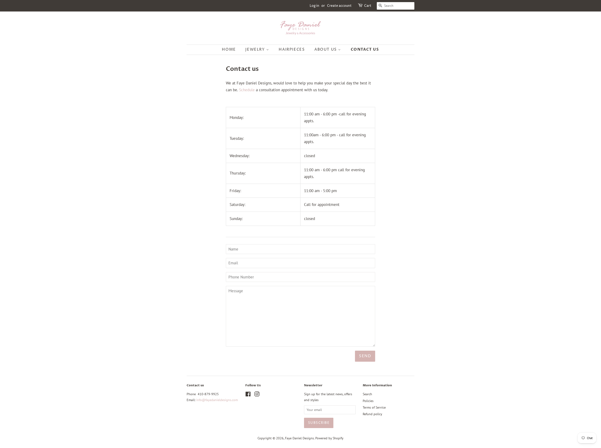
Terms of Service (374, 407)
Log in (314, 6)
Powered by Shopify (329, 438)
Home (229, 49)
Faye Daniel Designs (299, 438)
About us (326, 49)
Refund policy (372, 414)
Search (367, 394)
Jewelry (255, 49)
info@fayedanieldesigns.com (217, 400)
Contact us (365, 49)
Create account (339, 6)
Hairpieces (292, 49)
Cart (367, 6)
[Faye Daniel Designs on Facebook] (248, 395)
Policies (368, 401)
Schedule (247, 89)
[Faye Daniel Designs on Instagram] (256, 395)
